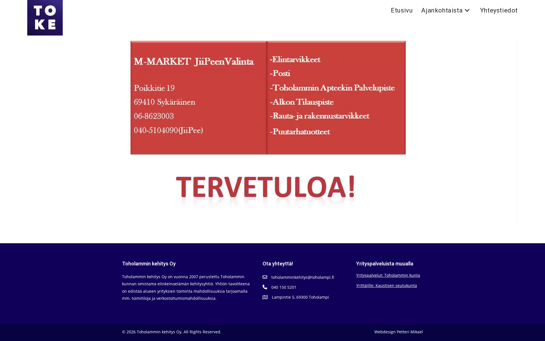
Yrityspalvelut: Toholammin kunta (388, 275)
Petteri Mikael (410, 331)
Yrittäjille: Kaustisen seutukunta (386, 285)
